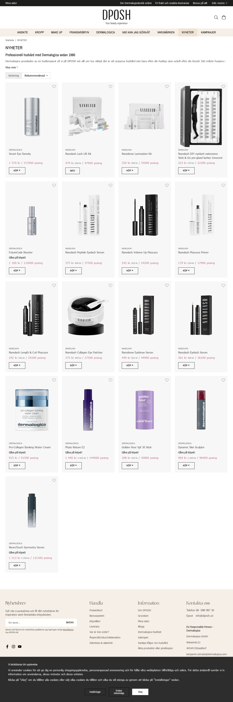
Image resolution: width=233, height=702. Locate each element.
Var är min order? (99, 632)
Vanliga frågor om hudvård (153, 643)
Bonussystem (97, 615)
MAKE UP (56, 32)
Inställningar (95, 691)
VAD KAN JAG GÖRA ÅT (136, 32)
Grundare (143, 615)
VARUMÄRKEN (166, 32)
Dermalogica (105, 32)
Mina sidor (11, 3)
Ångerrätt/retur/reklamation (105, 637)
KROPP (39, 32)
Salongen (143, 637)
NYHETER (188, 32)
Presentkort (96, 610)
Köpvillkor (95, 621)
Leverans (94, 626)
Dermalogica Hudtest (149, 632)
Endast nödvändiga (119, 692)
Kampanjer (208, 32)
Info (72, 170)
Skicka (70, 622)
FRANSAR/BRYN (79, 32)
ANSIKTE (22, 32)
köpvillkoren (68, 629)
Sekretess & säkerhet (101, 643)
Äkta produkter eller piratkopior (155, 648)
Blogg (141, 626)
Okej (140, 691)
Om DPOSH (144, 610)
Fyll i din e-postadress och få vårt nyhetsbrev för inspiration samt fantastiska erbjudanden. (32, 612)
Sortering (13, 75)
